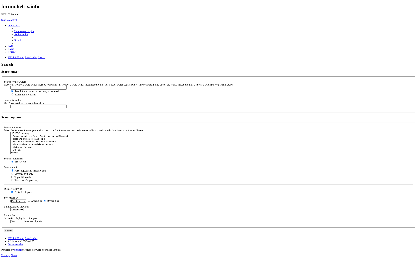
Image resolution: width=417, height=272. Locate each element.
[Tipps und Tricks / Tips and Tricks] (41, 139)
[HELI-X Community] (41, 133)
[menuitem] (24, 31)
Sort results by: (11, 197)
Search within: (11, 167)
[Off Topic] (41, 150)
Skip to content (9, 20)
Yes (16, 161)
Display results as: (13, 188)
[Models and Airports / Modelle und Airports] (41, 144)
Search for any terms (25, 94)
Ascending (36, 201)
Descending (52, 201)
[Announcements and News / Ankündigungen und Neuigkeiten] (41, 136)
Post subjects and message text (30, 170)
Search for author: (13, 100)
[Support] (41, 152)
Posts (17, 192)
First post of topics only (26, 180)
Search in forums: (13, 127)
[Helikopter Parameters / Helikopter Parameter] (41, 141)
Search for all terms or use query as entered (36, 91)
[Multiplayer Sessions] (41, 147)
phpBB (18, 249)
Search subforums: (13, 158)
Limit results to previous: (16, 206)
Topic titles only (22, 177)
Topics (27, 192)
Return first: (10, 215)
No (24, 161)
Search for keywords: (15, 81)
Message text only (23, 173)
